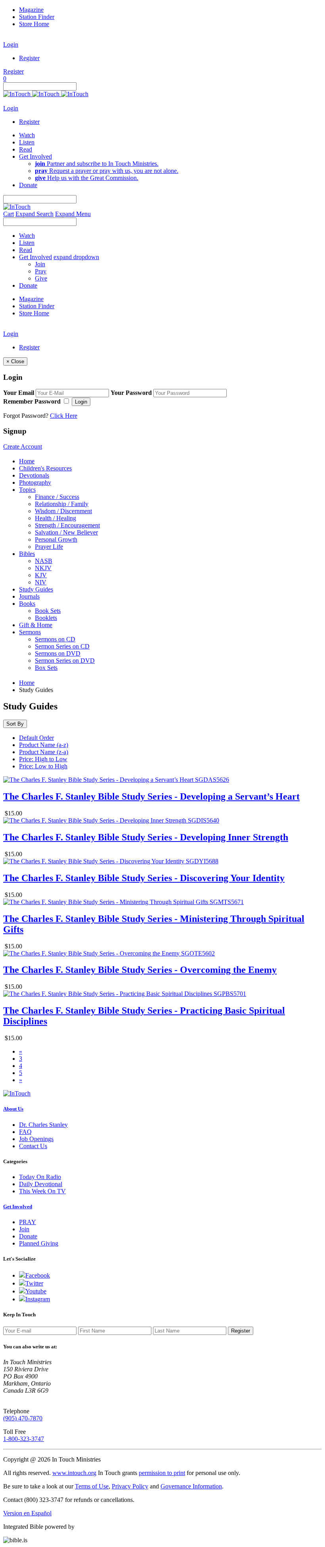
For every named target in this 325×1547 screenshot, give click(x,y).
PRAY (27, 1222)
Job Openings (36, 1139)
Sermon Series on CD (62, 646)
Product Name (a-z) (43, 744)
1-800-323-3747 (23, 1438)
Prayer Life (49, 546)
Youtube (35, 1291)
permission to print (162, 1472)
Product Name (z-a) (43, 752)
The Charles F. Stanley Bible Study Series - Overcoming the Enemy (140, 970)
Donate (28, 1236)
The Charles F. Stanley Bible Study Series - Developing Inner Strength (145, 837)
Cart (8, 213)
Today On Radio (40, 1177)
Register (29, 58)
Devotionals (34, 475)
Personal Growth (56, 539)
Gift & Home (35, 625)
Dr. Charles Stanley (43, 1124)
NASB (43, 560)
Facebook (37, 1275)
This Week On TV (42, 1191)
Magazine (31, 9)
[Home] (45, 94)
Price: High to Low (43, 759)
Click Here (63, 415)
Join (40, 264)
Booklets (46, 617)
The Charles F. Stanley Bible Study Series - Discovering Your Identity (144, 878)
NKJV (43, 568)
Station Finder (36, 16)
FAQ (25, 1131)
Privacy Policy (130, 1486)
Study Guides (36, 589)
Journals (29, 596)
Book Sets (48, 610)
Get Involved (17, 1207)
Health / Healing (55, 518)
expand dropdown (76, 257)
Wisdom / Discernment (63, 511)
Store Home (34, 24)
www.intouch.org (74, 1472)
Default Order (36, 737)
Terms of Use (92, 1486)
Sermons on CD (55, 639)
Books (27, 603)
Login (10, 44)
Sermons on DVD (57, 653)
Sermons (30, 632)
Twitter (34, 1283)
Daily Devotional (40, 1184)
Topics (27, 489)
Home (26, 461)
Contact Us (33, 1146)
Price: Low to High (43, 766)
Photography (35, 482)
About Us (13, 1109)
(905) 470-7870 (22, 1418)
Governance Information (191, 1486)
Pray (40, 271)
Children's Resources (45, 468)
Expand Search (34, 213)
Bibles (27, 553)
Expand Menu (73, 213)
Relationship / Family (61, 503)
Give (41, 278)
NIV (40, 582)
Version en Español (27, 1513)
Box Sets (46, 667)
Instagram (37, 1299)
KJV (41, 575)
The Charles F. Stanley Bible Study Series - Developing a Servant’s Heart (151, 796)
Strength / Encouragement (67, 525)
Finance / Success (57, 496)
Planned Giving (38, 1243)
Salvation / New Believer (66, 532)
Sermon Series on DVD (65, 660)
